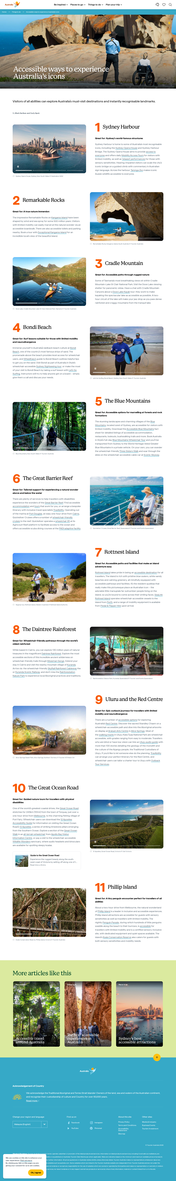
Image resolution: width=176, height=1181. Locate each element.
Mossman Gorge (55, 661)
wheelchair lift (62, 521)
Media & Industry (149, 1122)
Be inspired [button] (60, 4)
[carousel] (49, 148)
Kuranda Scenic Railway (27, 672)
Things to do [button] (94, 4)
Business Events (148, 1125)
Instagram (99, 1122)
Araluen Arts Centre (118, 731)
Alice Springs (138, 731)
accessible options (127, 719)
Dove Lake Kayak (121, 291)
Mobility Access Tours (132, 155)
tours (37, 506)
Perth (109, 602)
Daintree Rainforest (51, 653)
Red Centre (111, 723)
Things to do (16, 12)
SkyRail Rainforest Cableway (62, 668)
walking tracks (106, 734)
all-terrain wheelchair (34, 834)
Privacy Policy (123, 1122)
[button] (18, 166)
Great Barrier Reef (54, 502)
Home (4, 12)
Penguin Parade (111, 922)
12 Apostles (25, 826)
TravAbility (58, 510)
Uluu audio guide (149, 742)
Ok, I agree (36, 1172)
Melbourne (39, 815)
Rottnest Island (102, 572)
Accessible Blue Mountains (140, 429)
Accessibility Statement (123, 1129)
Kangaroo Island (59, 217)
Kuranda (71, 664)
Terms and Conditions (127, 1125)
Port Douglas (35, 513)
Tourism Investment (150, 1129)
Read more (32, 1100)
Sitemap (121, 1134)
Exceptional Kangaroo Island (52, 232)
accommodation (21, 506)
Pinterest (98, 1128)
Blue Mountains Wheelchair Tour (128, 440)
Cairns (76, 513)
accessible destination (145, 572)
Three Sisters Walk (128, 451)
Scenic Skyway (151, 454)
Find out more (26, 1160)
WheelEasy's (30, 359)
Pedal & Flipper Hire (110, 605)
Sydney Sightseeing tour (48, 366)
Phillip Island (104, 911)
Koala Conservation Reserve (117, 937)
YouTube (74, 1128)
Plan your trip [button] (113, 4)
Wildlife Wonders (21, 841)
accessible (145, 926)
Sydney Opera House (126, 148)
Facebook (75, 1122)
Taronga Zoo (137, 170)
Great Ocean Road (69, 808)
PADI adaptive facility (69, 528)
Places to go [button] (76, 4)
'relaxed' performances (133, 159)
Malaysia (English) (22, 1124)
